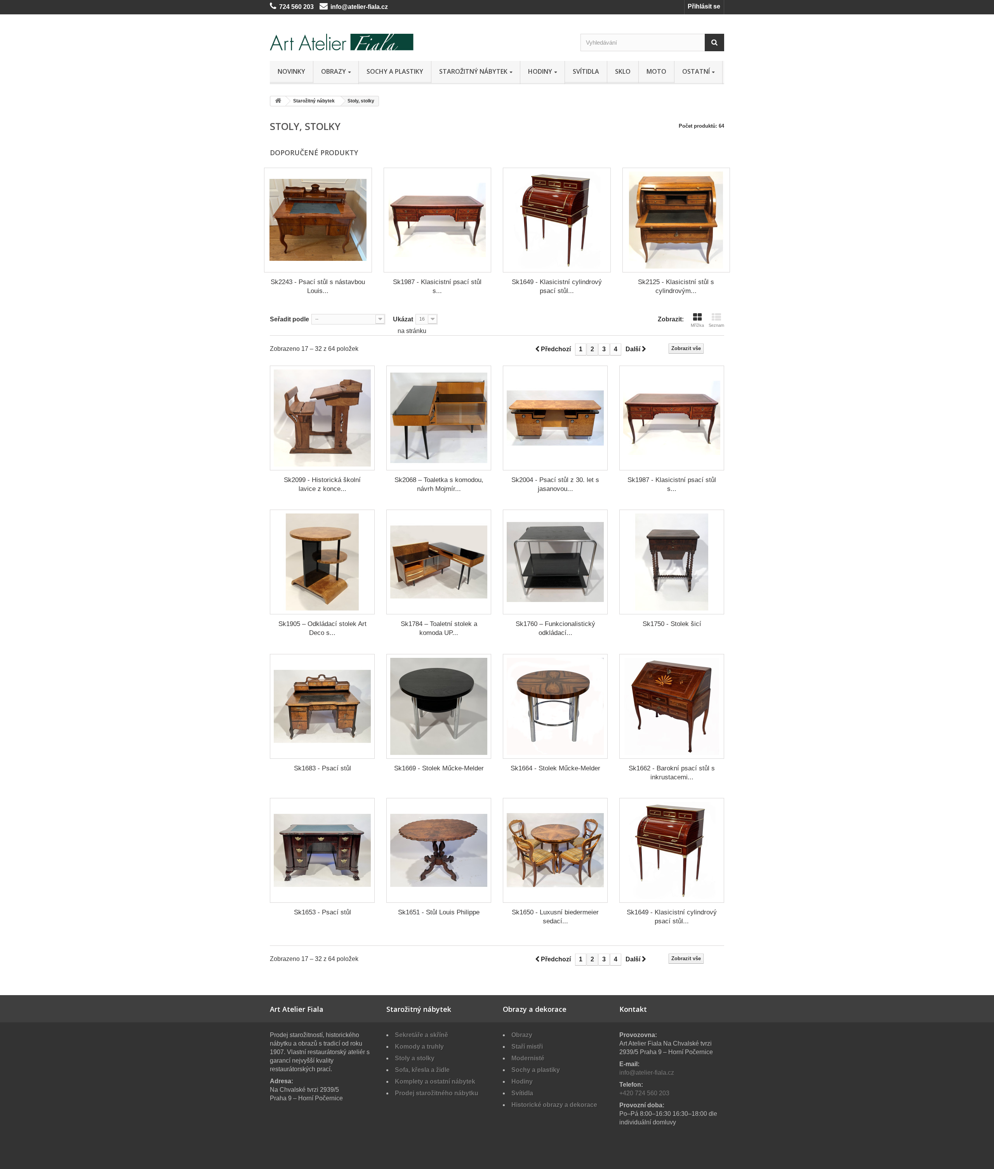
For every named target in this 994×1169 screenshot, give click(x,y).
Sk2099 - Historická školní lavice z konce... (322, 484)
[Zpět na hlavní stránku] (278, 101)
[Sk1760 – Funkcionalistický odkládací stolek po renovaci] (555, 562)
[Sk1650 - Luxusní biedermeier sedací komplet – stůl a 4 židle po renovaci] (555, 850)
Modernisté (527, 1058)
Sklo (623, 71)
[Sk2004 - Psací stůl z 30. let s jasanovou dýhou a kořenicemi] (555, 418)
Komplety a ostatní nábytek (435, 1081)
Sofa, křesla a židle (422, 1070)
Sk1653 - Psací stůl (322, 912)
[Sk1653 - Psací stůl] (322, 850)
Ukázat (403, 319)
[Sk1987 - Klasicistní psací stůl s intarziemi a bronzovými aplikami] (438, 220)
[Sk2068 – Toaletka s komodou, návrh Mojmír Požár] (438, 418)
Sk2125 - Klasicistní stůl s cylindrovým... (676, 286)
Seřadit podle (289, 319)
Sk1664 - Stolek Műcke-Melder (555, 768)
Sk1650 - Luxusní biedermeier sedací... (555, 917)
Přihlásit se (704, 6)
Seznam (716, 325)
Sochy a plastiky (395, 71)
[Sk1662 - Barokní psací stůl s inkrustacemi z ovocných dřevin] (671, 706)
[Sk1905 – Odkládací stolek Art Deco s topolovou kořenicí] (322, 562)
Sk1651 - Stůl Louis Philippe (439, 912)
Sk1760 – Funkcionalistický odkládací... (555, 628)
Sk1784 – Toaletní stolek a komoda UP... (439, 628)
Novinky (291, 71)
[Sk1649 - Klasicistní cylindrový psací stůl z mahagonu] (557, 220)
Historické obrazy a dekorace (554, 1104)
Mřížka (697, 325)
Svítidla (586, 71)
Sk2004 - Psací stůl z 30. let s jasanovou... (555, 484)
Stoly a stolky (414, 1058)
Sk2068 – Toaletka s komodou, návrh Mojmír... (438, 484)
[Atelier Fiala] (342, 42)
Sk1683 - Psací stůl (322, 768)
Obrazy (333, 71)
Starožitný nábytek (473, 71)
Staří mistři (527, 1046)
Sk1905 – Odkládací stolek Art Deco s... (322, 628)
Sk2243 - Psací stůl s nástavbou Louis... (318, 286)
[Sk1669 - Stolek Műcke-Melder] (438, 706)
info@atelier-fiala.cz (359, 6)
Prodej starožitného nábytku (436, 1093)
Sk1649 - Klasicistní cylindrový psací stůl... (557, 286)
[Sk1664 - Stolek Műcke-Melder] (555, 706)
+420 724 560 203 (644, 1093)
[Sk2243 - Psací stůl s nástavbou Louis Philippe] (318, 220)
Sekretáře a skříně (421, 1035)
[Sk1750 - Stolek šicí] (671, 562)
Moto (656, 71)
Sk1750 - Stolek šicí (672, 624)
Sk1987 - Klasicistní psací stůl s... (437, 286)
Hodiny (540, 71)
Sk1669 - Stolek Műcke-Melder (439, 768)
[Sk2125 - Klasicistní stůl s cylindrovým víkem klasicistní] (676, 220)
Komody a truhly (419, 1046)
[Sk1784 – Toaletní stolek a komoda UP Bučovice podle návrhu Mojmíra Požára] (438, 562)
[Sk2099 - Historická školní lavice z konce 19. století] (322, 418)
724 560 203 (296, 6)
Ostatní (696, 71)
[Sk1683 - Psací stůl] (322, 706)
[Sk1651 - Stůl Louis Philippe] (438, 850)
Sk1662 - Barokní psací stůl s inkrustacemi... (672, 773)
